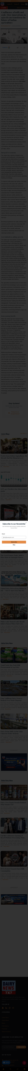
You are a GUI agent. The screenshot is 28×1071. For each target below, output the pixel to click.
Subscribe (14, 542)
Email (3, 534)
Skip (14, 545)
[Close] (26, 522)
